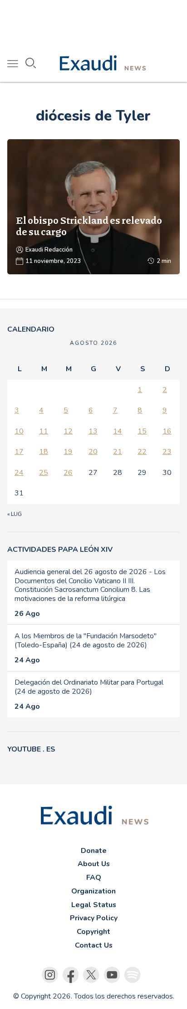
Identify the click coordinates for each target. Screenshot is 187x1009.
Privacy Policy (94, 918)
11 (43, 431)
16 (167, 431)
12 (68, 431)
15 (142, 431)
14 (117, 431)
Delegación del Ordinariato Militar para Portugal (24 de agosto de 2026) (89, 686)
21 (117, 452)
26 (68, 473)
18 (43, 452)
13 (93, 431)
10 (19, 431)
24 (19, 473)
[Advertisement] (93, 22)
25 (43, 473)
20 (93, 452)
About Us (94, 864)
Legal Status (93, 905)
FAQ (93, 878)
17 (19, 452)
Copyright (93, 932)
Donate (94, 851)
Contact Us (94, 945)
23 (167, 452)
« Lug (14, 514)
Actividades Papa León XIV (60, 550)
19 (68, 452)
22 (142, 452)
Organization (93, 891)
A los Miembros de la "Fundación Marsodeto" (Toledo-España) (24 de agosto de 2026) (86, 640)
